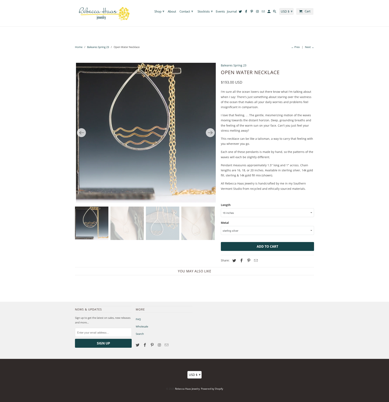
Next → (309, 47)
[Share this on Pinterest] (248, 260)
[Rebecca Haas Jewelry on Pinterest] (152, 344)
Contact (186, 11)
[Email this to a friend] (255, 260)
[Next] (210, 132)
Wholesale (142, 326)
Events (220, 11)
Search (140, 334)
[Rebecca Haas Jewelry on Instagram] (159, 344)
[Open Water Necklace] (146, 133)
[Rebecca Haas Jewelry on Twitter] (138, 344)
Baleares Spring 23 (98, 47)
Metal (225, 223)
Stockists (205, 11)
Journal (232, 11)
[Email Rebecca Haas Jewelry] (167, 344)
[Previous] (81, 132)
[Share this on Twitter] (233, 260)
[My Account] (269, 12)
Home (78, 47)
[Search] (275, 12)
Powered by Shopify (212, 388)
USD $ (195, 374)
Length (226, 205)
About (172, 11)
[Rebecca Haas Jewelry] (103, 13)
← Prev (295, 47)
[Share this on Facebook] (241, 260)
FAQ (138, 319)
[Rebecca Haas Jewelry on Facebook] (145, 344)
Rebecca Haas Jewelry (187, 388)
